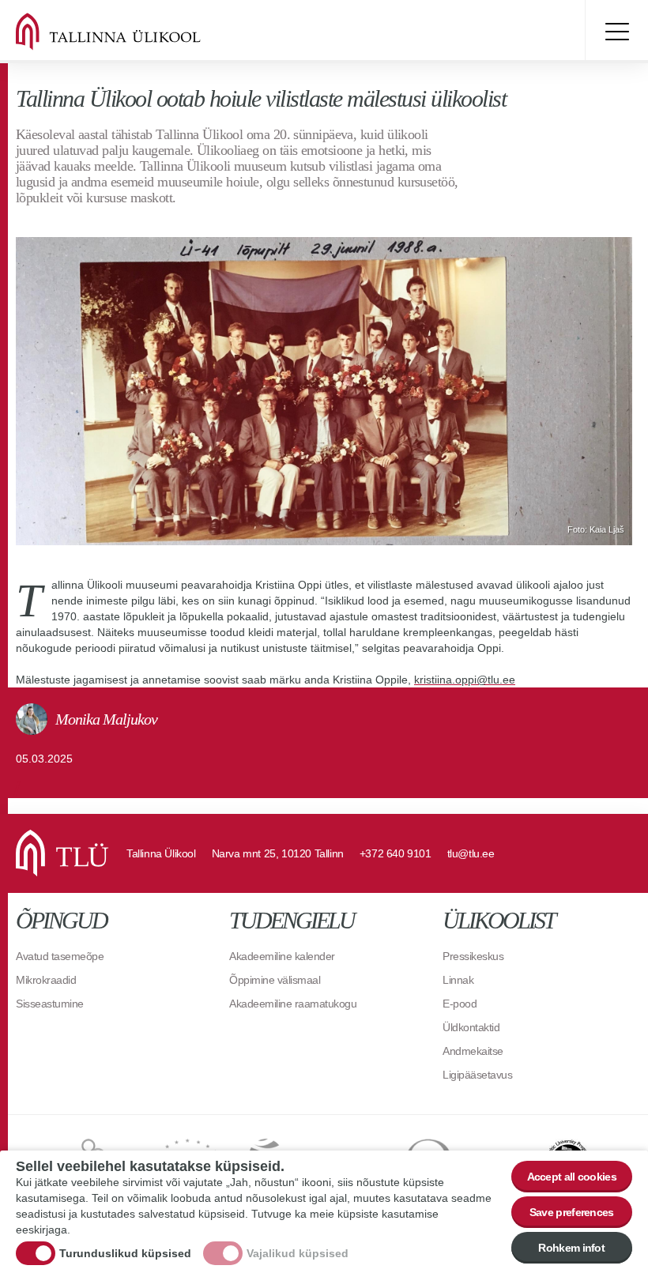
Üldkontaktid (471, 1027)
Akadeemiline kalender (282, 956)
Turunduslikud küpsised (125, 1253)
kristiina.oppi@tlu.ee (464, 679)
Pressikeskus (473, 956)
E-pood (460, 1003)
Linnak (458, 980)
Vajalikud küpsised (297, 1253)
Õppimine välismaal (274, 980)
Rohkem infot (571, 1247)
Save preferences (571, 1212)
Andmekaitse (473, 1051)
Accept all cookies (571, 1176)
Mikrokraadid (46, 980)
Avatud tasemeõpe (60, 956)
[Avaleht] (126, 31)
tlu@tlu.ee (471, 853)
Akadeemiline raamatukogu (292, 1003)
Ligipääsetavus (477, 1074)
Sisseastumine (50, 1003)
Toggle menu (616, 31)
